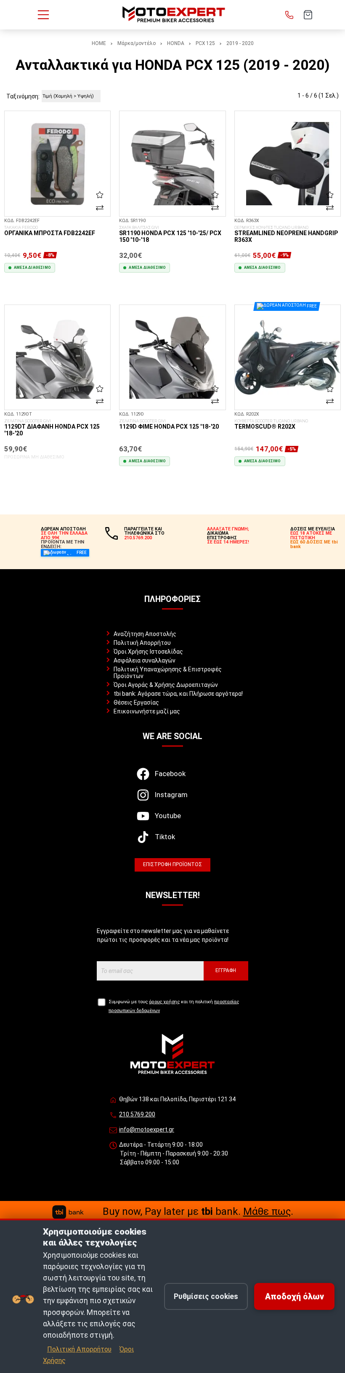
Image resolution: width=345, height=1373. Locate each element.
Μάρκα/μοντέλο (136, 43)
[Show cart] (308, 15)
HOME (99, 43)
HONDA (175, 43)
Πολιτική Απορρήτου (142, 642)
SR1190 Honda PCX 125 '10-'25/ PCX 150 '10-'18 (170, 234)
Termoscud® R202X (271, 424)
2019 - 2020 (240, 43)
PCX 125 (205, 43)
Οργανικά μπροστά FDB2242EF (49, 230)
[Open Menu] (43, 14)
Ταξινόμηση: (23, 96)
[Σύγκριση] (99, 207)
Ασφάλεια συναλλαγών (144, 660)
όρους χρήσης (164, 1002)
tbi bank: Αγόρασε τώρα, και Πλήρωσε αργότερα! (178, 693)
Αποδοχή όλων (294, 1296)
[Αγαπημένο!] (99, 195)
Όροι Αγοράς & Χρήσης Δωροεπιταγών (166, 684)
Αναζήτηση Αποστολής (145, 634)
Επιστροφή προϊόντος (172, 864)
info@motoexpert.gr (146, 1129)
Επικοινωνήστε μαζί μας (147, 711)
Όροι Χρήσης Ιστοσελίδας (148, 651)
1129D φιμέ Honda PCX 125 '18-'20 (169, 424)
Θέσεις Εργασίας (136, 702)
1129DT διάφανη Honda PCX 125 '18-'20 (52, 428)
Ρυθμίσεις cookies (206, 1296)
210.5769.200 (137, 1114)
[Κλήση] (289, 15)
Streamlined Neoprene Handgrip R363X (286, 234)
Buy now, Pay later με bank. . (198, 1211)
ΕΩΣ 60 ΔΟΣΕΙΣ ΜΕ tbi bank (314, 544)
